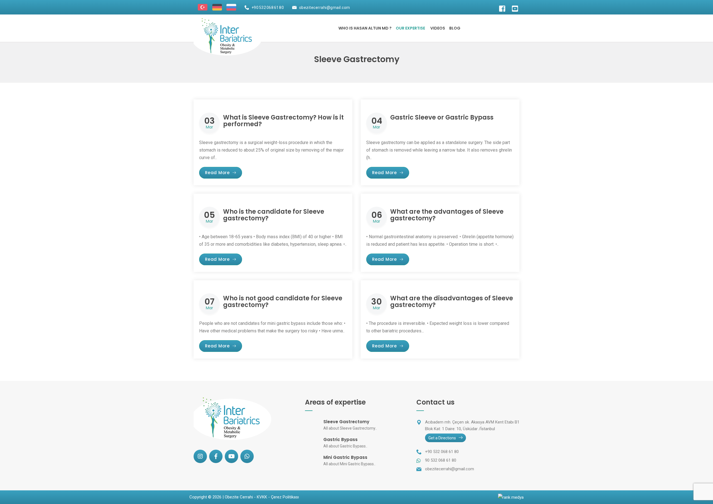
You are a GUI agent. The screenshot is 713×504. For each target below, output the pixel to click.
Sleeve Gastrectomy (346, 422)
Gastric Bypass (340, 439)
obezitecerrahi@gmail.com (324, 7)
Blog (454, 28)
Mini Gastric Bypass (345, 457)
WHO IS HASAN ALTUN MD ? (365, 28)
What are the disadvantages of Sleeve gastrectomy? (451, 301)
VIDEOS (437, 28)
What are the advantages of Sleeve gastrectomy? (447, 215)
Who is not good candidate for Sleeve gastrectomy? (282, 301)
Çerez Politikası (285, 497)
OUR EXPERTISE (410, 28)
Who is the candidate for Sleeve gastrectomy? (273, 215)
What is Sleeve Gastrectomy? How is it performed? (283, 120)
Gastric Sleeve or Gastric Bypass (442, 117)
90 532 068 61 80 (440, 460)
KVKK (262, 497)
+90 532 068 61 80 (267, 7)
